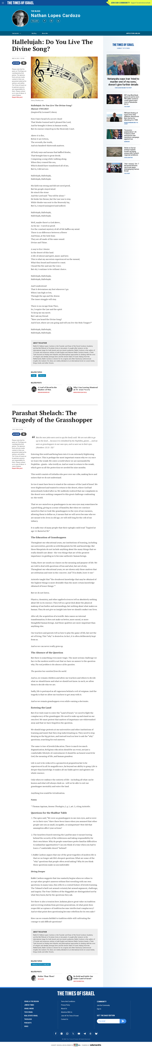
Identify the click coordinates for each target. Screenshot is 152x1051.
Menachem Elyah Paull (80, 392)
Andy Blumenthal (78, 981)
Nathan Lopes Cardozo (55, 15)
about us (64, 1008)
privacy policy (65, 1005)
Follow (35, 21)
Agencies (127, 141)
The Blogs (35, 11)
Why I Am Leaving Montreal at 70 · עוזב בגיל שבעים (85, 388)
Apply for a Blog (133, 33)
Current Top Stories (123, 48)
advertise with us (66, 1012)
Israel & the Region (31, 1001)
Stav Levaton (119, 87)
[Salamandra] (95, 1045)
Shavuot (42, 376)
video (26, 1026)
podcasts (27, 1023)
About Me (45, 33)
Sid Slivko (41, 979)
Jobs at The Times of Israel (70, 1016)
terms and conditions (68, 1001)
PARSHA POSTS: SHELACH (41, 964)
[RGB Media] (77, 1045)
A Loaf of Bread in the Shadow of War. (47, 388)
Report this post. (17, 97)
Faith (33, 376)
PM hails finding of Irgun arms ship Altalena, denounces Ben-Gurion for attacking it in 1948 (131, 116)
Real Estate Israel (31, 1016)
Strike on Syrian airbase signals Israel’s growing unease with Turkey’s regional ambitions (131, 151)
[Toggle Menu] (3, 3)
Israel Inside (29, 1008)
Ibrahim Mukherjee (44, 392)
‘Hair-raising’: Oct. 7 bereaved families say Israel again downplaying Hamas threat (131, 167)
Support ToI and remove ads (140, 3)
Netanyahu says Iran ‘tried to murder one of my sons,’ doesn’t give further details (123, 81)
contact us (64, 1019)
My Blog (34, 33)
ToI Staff (129, 87)
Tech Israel (28, 1012)
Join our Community (120, 3)
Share (17, 63)
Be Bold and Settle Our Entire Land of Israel (83, 977)
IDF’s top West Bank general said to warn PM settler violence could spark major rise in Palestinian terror (131, 99)
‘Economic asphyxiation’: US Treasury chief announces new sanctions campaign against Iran (131, 134)
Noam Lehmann (128, 122)
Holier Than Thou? (46, 976)
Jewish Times (29, 1005)
